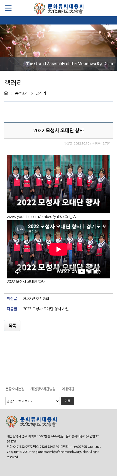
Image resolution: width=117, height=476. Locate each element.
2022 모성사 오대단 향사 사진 (46, 309)
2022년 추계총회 (36, 298)
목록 (12, 325)
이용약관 (68, 389)
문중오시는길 (14, 389)
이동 (67, 401)
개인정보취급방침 (43, 389)
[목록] (12, 321)
